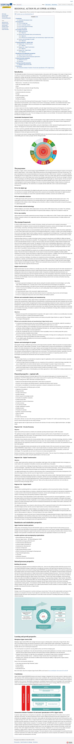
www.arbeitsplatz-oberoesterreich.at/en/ (58, 670)
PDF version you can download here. (24, 14)
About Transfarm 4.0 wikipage (26, 742)
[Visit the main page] (6, 6)
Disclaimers (35, 742)
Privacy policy (17, 742)
